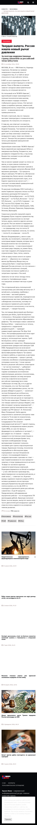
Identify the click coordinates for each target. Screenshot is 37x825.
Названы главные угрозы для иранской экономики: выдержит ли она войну (18, 676)
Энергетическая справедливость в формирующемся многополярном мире (18, 557)
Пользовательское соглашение (13, 785)
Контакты (11, 783)
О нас (4, 783)
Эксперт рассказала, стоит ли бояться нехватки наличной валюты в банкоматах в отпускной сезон (18, 637)
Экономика (13, 9)
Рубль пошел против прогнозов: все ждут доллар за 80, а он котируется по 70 (18, 597)
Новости (5, 9)
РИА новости (15, 511)
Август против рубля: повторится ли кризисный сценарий (18, 755)
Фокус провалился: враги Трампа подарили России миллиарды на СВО (18, 716)
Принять (8, 819)
